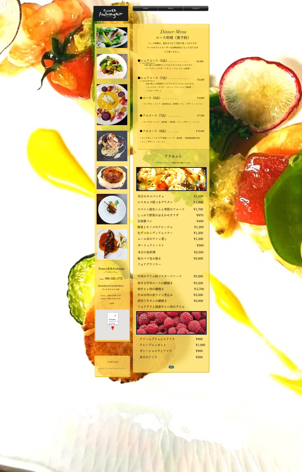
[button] (170, 8)
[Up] (171, 367)
